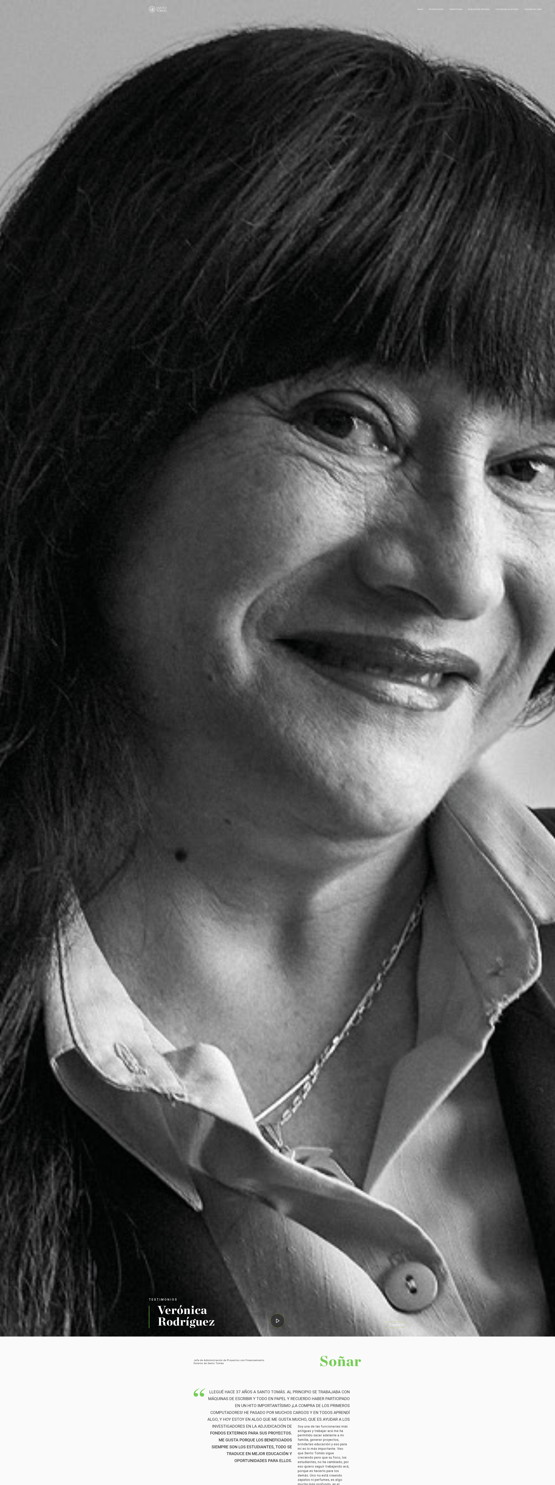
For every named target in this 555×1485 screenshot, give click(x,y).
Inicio (420, 9)
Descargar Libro (533, 9)
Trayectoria (455, 9)
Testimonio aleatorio (507, 9)
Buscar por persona (479, 9)
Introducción (436, 9)
